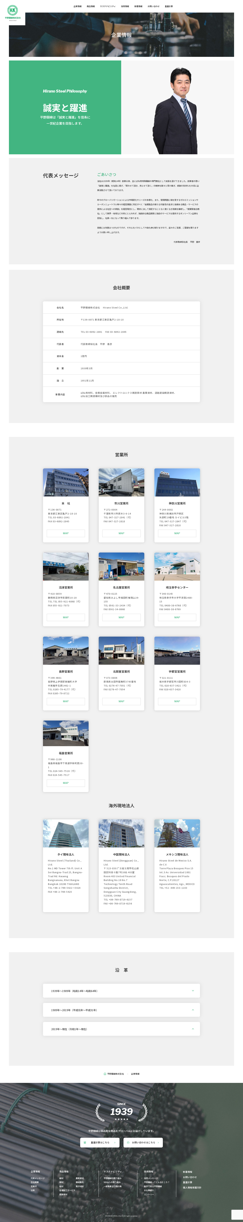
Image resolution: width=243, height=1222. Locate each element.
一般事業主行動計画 (113, 1186)
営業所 (34, 1186)
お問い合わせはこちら (143, 1142)
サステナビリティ (108, 6)
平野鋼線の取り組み (113, 1178)
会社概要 (35, 1182)
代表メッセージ (38, 1178)
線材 (61, 1178)
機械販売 (80, 1182)
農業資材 (80, 1178)
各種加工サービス (67, 1190)
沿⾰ (33, 1190)
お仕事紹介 (149, 1190)
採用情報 (125, 6)
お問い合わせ (154, 6)
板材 (61, 1186)
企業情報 (77, 6)
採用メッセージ (151, 1178)
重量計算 (169, 6)
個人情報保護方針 (192, 1187)
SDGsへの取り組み (112, 1182)
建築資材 (63, 1194)
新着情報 (138, 6)
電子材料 (80, 1186)
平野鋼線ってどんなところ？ (157, 1182)
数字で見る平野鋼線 (153, 1186)
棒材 (61, 1182)
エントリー (149, 1194)
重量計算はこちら (100, 1142)
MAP (66, 533)
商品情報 (91, 6)
